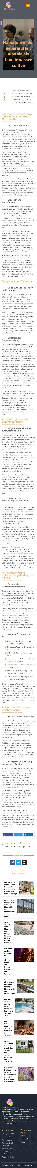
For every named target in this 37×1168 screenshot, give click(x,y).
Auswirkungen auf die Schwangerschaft (23, 96)
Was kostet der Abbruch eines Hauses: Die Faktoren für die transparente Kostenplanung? (10, 888)
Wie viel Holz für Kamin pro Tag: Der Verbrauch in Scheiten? (8, 1028)
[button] (28, 5)
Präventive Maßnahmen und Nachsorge (23, 103)
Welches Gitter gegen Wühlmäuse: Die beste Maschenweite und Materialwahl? (9, 987)
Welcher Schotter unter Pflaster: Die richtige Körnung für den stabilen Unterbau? (8, 932)
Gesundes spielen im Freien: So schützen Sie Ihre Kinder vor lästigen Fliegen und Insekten (8, 961)
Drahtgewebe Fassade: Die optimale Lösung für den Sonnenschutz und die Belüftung (9, 908)
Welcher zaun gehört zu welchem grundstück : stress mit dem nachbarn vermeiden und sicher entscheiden (9, 1051)
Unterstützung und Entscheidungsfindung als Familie (23, 99)
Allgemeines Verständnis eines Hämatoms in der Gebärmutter (23, 90)
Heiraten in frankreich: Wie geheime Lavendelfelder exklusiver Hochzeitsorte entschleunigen (10, 1074)
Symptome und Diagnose (23, 93)
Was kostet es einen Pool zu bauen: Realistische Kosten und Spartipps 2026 (8, 1007)
